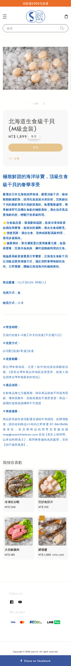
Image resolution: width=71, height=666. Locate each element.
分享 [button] (16, 158)
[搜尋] (62, 28)
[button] (5, 16)
